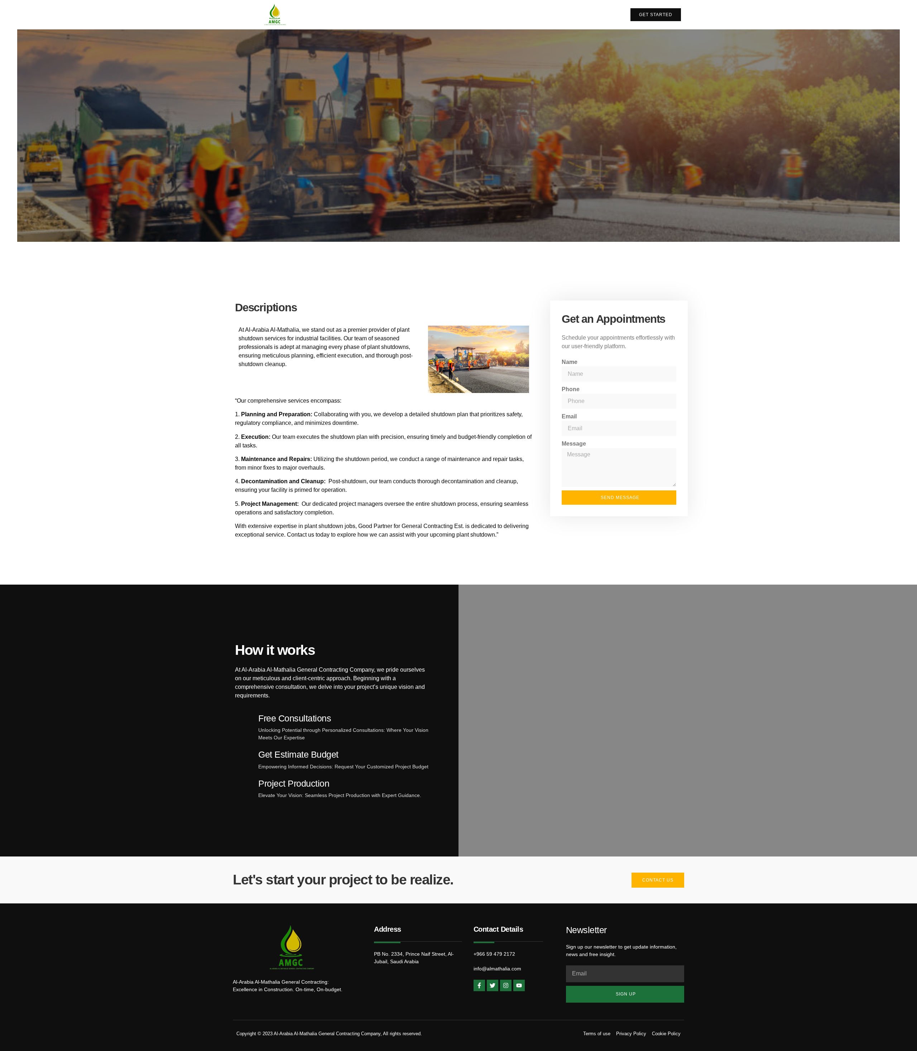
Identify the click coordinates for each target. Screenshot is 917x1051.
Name (569, 362)
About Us (520, 14)
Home (487, 14)
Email (569, 416)
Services (557, 14)
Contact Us (597, 14)
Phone (571, 389)
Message (574, 444)
